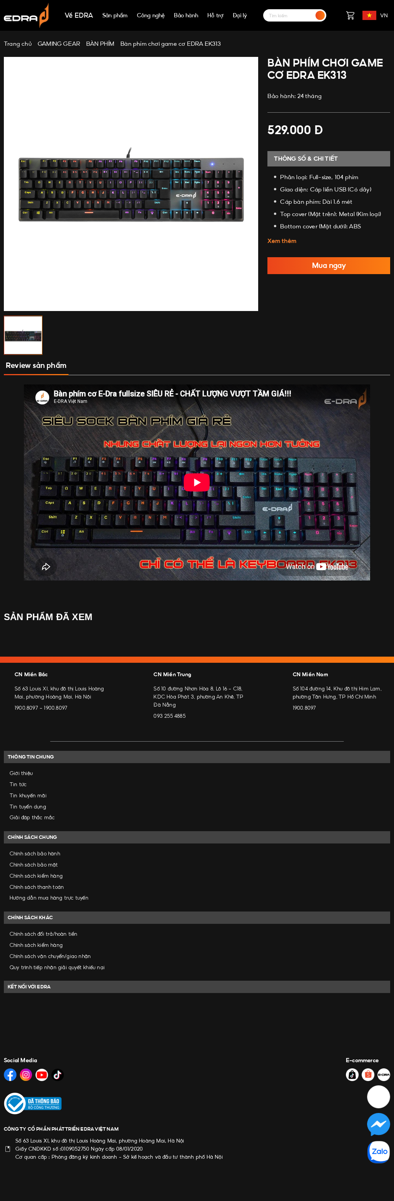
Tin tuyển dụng (28, 806)
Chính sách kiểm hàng (36, 875)
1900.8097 (26, 707)
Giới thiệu (21, 773)
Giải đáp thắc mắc (32, 817)
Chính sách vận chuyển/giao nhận (50, 956)
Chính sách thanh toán (37, 887)
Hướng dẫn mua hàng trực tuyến (49, 897)
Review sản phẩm (36, 365)
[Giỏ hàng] (350, 15)
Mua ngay (329, 265)
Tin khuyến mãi (28, 795)
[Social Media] (10, 1074)
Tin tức (18, 784)
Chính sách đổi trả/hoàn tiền (44, 934)
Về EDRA (79, 15)
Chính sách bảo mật (34, 864)
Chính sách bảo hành (35, 853)
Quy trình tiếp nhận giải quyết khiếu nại (57, 967)
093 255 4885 (169, 716)
